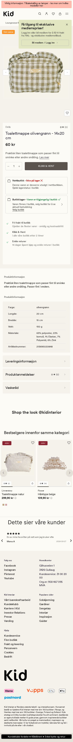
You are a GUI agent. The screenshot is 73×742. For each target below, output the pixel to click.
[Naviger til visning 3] (30, 486)
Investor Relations (14, 612)
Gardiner (44, 604)
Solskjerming (46, 600)
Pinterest (9, 574)
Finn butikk (10, 639)
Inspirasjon (45, 616)
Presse (8, 616)
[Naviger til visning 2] (18, 486)
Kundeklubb (11, 604)
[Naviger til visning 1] (7, 486)
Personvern (10, 648)
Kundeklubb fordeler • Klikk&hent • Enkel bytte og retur (36, 736)
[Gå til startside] (8, 13)
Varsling (8, 621)
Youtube (9, 578)
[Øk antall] (19, 166)
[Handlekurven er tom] (60, 13)
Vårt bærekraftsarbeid (17, 600)
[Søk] (39, 13)
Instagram (10, 569)
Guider (43, 621)
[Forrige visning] (6, 72)
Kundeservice (12, 635)
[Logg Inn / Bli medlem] (46, 13)
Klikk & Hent (46, 166)
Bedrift (8, 656)
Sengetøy (45, 608)
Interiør (43, 612)
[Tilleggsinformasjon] (14, 498)
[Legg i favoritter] (67, 113)
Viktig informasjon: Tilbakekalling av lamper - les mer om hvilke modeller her (36, 4)
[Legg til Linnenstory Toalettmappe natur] (32, 483)
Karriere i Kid (12, 608)
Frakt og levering (14, 644)
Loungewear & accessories (17, 23)
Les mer (44, 157)
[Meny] (66, 13)
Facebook (10, 565)
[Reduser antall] (8, 166)
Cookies (9, 652)
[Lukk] (67, 25)
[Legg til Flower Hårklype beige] (69, 483)
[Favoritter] (53, 13)
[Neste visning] (67, 72)
